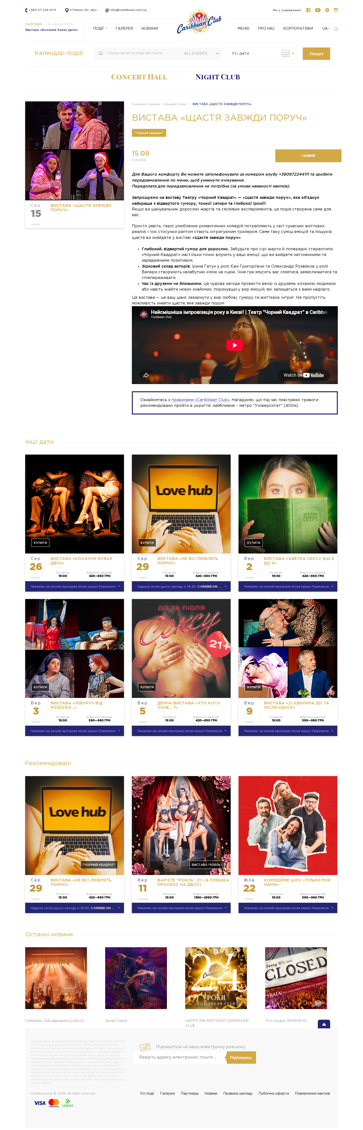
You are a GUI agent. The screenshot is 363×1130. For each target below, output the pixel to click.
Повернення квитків (312, 1093)
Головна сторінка (146, 104)
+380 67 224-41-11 (42, 10)
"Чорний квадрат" (149, 133)
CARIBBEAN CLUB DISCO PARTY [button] (184, 586)
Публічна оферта (274, 1093)
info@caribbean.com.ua (124, 10)
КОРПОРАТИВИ (298, 28)
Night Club (218, 76)
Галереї (308, 155)
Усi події (147, 1093)
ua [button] (325, 28)
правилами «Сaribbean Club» (200, 400)
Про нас (266, 28)
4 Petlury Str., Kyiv (83, 10)
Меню (243, 28)
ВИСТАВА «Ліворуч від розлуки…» (76, 705)
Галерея (167, 1093)
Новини (210, 1093)
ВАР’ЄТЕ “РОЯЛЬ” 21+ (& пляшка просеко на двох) (193, 882)
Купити (40, 542)
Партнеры (190, 1093)
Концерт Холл (175, 104)
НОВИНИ (149, 28)
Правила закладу (238, 1093)
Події (99, 28)
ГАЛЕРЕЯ (124, 28)
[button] (336, 29)
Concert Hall (139, 76)
